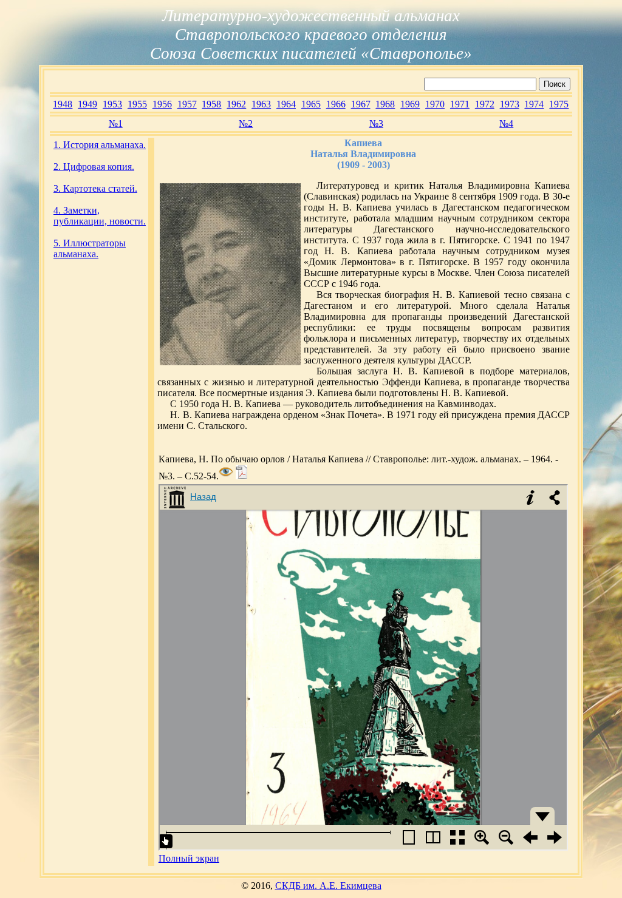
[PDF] (241, 476)
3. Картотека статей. (95, 188)
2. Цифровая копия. (93, 166)
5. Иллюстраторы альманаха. (89, 248)
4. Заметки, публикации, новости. (99, 215)
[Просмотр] (226, 476)
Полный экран (189, 858)
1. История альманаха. (99, 145)
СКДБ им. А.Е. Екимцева (328, 885)
